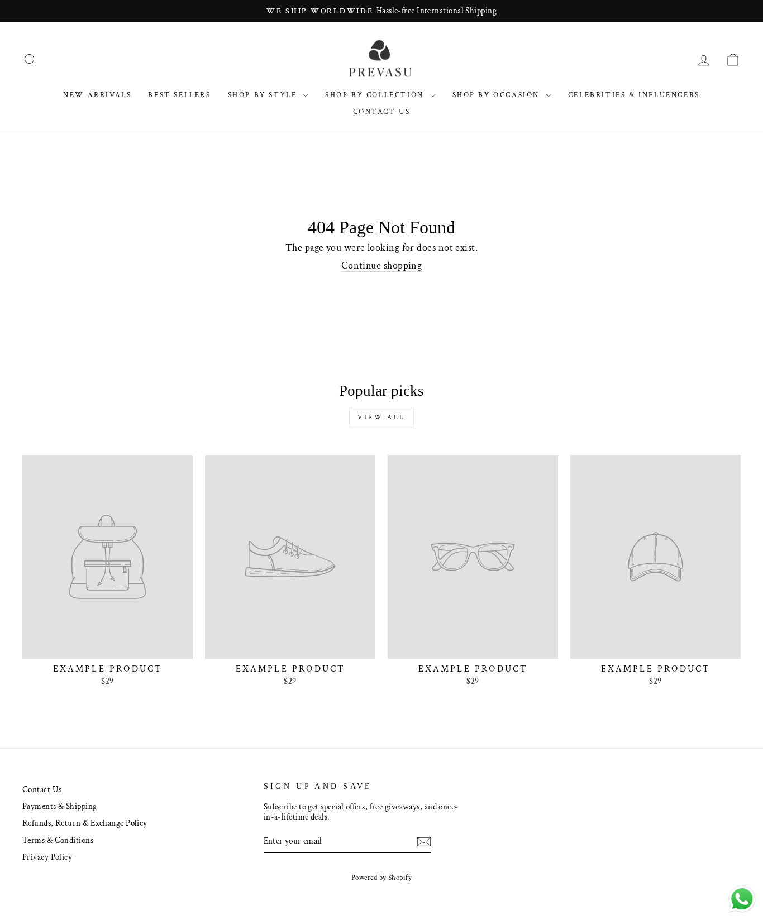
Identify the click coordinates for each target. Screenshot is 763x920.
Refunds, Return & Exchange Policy (84, 822)
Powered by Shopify (381, 877)
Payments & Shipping (59, 806)
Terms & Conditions (57, 840)
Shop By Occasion (497, 95)
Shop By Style (264, 95)
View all (381, 417)
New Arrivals (97, 95)
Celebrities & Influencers (634, 95)
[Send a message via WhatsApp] (742, 899)
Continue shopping (381, 266)
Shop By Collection (376, 95)
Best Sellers (179, 95)
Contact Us (382, 112)
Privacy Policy (47, 856)
